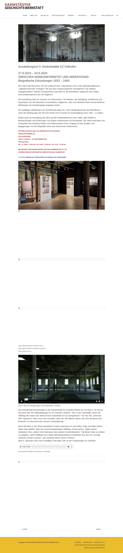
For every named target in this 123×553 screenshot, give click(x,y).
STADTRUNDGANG (58, 15)
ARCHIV (93, 15)
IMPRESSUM (87, 542)
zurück (24, 529)
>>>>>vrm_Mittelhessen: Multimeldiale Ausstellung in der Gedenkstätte (42, 157)
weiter (99, 529)
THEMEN (71, 15)
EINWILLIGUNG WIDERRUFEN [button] (94, 548)
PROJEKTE (82, 15)
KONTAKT (78, 542)
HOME (25, 15)
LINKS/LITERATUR (107, 15)
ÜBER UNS (33, 15)
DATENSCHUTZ (99, 542)
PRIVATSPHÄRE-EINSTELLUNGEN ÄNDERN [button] (90, 545)
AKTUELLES (44, 15)
